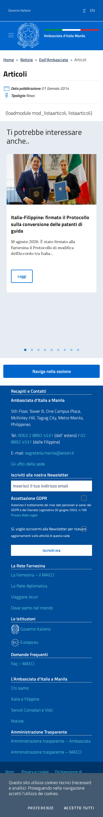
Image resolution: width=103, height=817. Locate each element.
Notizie (26, 60)
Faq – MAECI (23, 663)
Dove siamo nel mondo (32, 607)
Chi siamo (20, 688)
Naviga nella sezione (51, 371)
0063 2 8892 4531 (35, 435)
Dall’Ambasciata (53, 60)
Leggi (25, 276)
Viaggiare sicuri (24, 596)
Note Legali (30, 515)
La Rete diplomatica (29, 585)
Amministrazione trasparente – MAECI (46, 752)
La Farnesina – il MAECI (32, 574)
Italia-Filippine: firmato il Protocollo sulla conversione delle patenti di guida (50, 224)
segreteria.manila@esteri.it (49, 453)
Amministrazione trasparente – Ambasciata (51, 741)
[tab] (25, 350)
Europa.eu (28, 642)
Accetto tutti (79, 808)
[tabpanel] (51, 249)
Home (8, 60)
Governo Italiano (19, 10)
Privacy (16, 515)
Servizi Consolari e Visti (32, 710)
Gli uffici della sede (28, 464)
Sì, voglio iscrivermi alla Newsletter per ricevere (49, 529)
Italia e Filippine (25, 699)
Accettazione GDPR (29, 498)
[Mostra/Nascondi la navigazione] (11, 35)
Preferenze (41, 808)
